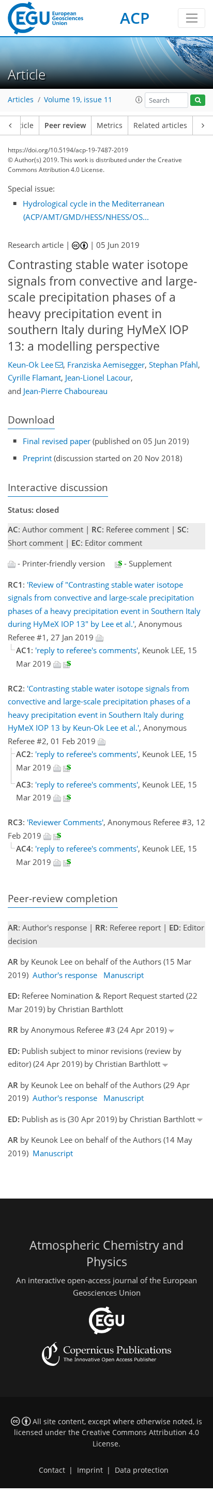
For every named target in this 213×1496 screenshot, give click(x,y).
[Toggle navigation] (191, 18)
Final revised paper (56, 441)
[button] (139, 99)
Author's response (65, 975)
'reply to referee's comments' (86, 650)
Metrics (110, 125)
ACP (134, 17)
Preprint (37, 458)
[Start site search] (197, 100)
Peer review (65, 125)
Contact (52, 1470)
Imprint (90, 1470)
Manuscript (123, 975)
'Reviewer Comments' (65, 822)
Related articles (160, 125)
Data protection (142, 1470)
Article (22, 125)
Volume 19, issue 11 (78, 99)
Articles (21, 99)
